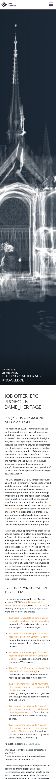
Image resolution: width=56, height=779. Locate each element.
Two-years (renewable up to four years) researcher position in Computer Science (29, 635)
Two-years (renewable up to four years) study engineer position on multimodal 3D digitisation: (30, 687)
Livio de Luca (40, 605)
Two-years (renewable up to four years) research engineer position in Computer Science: (29, 655)
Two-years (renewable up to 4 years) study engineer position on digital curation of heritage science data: (29, 709)
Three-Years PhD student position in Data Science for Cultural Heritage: (29, 670)
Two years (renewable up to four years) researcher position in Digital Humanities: (29, 619)
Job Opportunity (10, 372)
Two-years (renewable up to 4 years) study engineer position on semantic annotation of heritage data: (29, 728)
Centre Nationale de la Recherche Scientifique (24, 604)
